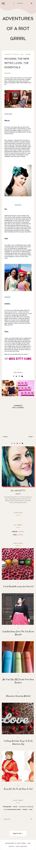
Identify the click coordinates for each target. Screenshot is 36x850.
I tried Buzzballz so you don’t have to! (18, 586)
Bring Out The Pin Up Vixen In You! (18, 788)
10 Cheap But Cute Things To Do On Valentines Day (18, 742)
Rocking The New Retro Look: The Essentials (17, 63)
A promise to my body (26, 806)
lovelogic (23, 846)
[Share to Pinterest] (19, 376)
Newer (5, 436)
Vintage (28, 54)
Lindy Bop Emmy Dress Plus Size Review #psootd (18, 633)
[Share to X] (16, 376)
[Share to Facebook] (13, 376)
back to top (17, 833)
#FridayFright (7, 806)
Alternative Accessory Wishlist (18, 695)
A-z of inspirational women (12, 809)
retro (22, 54)
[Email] (22, 376)
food (18, 534)
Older (31, 436)
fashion (16, 54)
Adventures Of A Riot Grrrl (18, 28)
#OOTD (15, 806)
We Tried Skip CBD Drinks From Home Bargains (18, 681)
